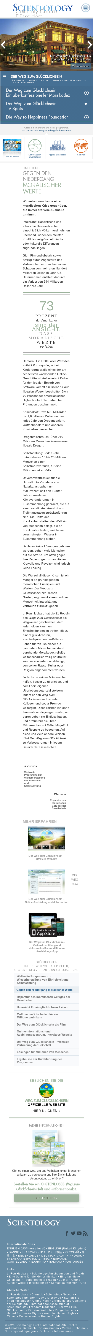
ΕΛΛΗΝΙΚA (38, 1261)
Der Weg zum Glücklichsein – (33, 106)
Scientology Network (60, 1294)
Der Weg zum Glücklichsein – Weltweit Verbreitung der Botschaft (43, 1043)
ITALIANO (55, 1261)
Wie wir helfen (12, 156)
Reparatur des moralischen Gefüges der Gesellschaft (43, 998)
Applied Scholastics (57, 155)
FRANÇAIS (29, 1252)
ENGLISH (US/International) (26, 1248)
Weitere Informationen (33, 1282)
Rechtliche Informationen (56, 1331)
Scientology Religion (21, 1297)
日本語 (58, 1252)
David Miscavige (49, 1297)
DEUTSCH (48, 1255)
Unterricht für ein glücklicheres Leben (42, 1007)
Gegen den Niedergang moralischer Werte (44, 989)
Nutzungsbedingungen (20, 1331)
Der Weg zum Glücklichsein (35, 156)
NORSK (77, 1255)
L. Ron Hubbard (18, 1273)
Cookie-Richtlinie (74, 1328)
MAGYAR (62, 1255)
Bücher (64, 1279)
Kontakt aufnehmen (64, 1282)
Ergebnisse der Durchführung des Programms (39, 1060)
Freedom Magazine (42, 1307)
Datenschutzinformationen (41, 1328)
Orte (83, 1282)
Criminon (81, 155)
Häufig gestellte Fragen (40, 1279)
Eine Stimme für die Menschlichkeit (33, 1276)
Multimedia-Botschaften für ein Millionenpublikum (37, 1016)
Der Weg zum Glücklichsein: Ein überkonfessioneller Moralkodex (38, 92)
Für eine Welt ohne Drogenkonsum (52, 1310)
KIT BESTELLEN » (46, 1198)
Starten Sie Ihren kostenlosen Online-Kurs (43, 1299)
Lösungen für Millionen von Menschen (43, 1052)
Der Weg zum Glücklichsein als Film (41, 1024)
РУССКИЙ (72, 1252)
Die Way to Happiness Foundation (37, 117)
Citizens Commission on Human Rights (34, 1316)
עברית (45, 1252)
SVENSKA (14, 1258)
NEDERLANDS (28, 1255)
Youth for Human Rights (60, 1313)
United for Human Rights (24, 1313)
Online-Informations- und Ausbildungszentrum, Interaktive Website (44, 1033)
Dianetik (37, 1294)
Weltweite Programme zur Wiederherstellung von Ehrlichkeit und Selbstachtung (43, 980)
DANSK (14, 1252)
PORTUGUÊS (74, 1261)
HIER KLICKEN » (46, 1111)
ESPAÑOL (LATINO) (36, 1258)
